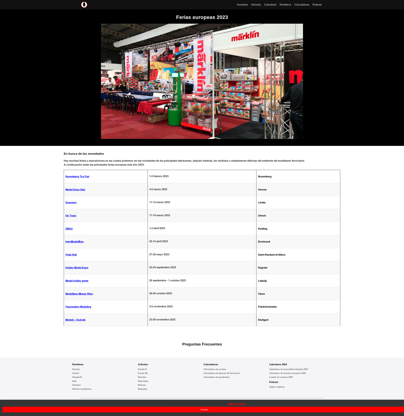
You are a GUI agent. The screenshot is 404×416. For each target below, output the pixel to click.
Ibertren (76, 369)
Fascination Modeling (78, 306)
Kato (74, 381)
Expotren (71, 202)
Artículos (256, 4)
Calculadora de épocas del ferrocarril (222, 373)
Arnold (75, 373)
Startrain (76, 385)
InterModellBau (74, 241)
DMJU (69, 228)
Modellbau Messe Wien (79, 294)
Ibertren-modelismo (82, 389)
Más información (237, 403)
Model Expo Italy (75, 189)
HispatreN (77, 377)
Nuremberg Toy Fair (77, 176)
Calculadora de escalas (215, 369)
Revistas (142, 377)
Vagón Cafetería (277, 387)
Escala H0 (143, 373)
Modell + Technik (75, 320)
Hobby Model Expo (76, 267)
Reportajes (143, 381)
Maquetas (142, 389)
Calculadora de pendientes (217, 377)
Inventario (242, 4)
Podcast (317, 4)
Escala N (142, 369)
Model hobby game (76, 280)
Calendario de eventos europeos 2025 (287, 373)
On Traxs (70, 215)
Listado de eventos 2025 (281, 377)
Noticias (142, 385)
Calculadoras (301, 4)
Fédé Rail (71, 254)
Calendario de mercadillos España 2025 (288, 369)
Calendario (270, 4)
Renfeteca (285, 4)
